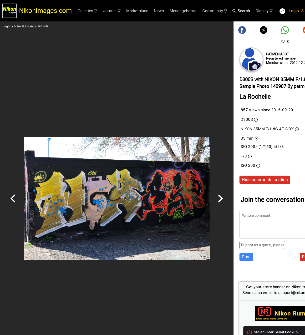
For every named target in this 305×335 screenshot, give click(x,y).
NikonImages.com (45, 11)
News (159, 10)
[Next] (220, 204)
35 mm (247, 138)
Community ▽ (214, 10)
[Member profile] (251, 59)
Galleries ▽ (87, 10)
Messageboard (183, 10)
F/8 (244, 156)
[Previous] (13, 204)
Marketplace (137, 10)
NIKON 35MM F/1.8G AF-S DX (267, 129)
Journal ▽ (112, 10)
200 (252, 165)
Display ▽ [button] (264, 10)
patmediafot (277, 54)
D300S (247, 119)
